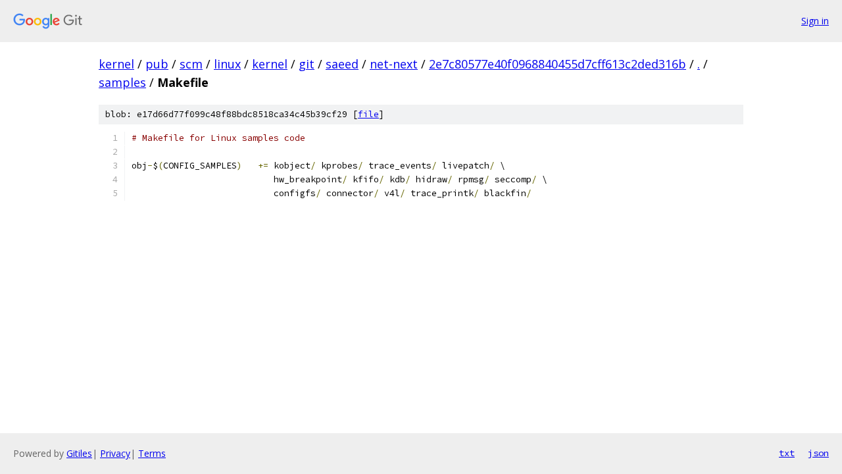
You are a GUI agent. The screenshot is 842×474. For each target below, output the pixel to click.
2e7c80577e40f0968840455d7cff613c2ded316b (557, 64)
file (368, 114)
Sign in (815, 20)
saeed (342, 64)
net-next (394, 64)
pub (156, 64)
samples (122, 82)
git (306, 64)
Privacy (115, 453)
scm (191, 64)
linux (227, 64)
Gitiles (79, 453)
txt (787, 453)
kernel (116, 64)
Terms (152, 453)
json (818, 453)
